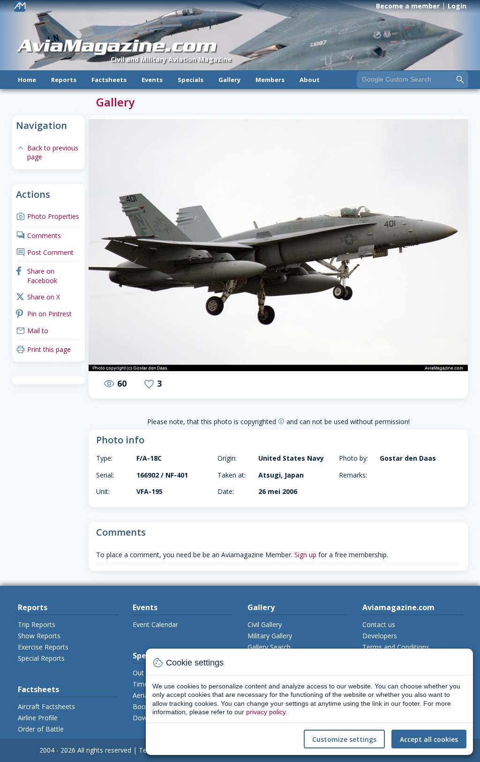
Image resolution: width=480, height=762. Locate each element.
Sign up (305, 554)
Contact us (378, 624)
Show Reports (39, 635)
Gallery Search (269, 646)
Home (27, 79)
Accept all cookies (429, 739)
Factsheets (109, 79)
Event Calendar (155, 624)
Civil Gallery (265, 624)
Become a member (408, 5)
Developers (379, 635)
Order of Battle (41, 729)
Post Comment (45, 252)
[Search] (460, 79)
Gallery (229, 79)
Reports (63, 79)
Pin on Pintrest (44, 313)
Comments (38, 235)
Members (270, 79)
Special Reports (41, 658)
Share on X (38, 296)
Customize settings (344, 739)
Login (457, 5)
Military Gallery (270, 635)
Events (152, 79)
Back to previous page (47, 152)
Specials (190, 79)
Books (142, 706)
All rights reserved (104, 750)
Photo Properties (47, 216)
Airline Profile (38, 717)
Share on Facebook (36, 276)
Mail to (32, 330)
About (310, 79)
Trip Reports (36, 624)
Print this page (43, 349)
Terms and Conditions (395, 646)
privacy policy (265, 712)
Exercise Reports (43, 646)
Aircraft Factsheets (46, 706)
